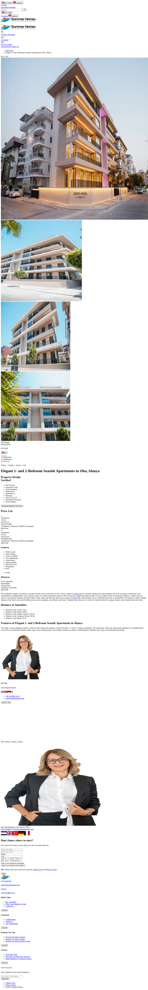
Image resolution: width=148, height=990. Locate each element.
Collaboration (10, 919)
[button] (3, 37)
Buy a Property (11, 902)
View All (4, 910)
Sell (2, 42)
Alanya (76, 594)
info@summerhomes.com (15, 698)
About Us (9, 922)
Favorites (4, 16)
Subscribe (5, 979)
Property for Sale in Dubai (15, 939)
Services (4, 47)
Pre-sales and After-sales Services (18, 957)
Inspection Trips (11, 955)
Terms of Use (38, 870)
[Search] (24, 9)
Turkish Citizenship (8, 35)
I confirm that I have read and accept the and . (30, 870)
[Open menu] (2, 24)
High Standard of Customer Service (19, 959)
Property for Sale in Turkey (15, 937)
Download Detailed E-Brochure (12, 506)
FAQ (9, 47)
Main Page (9, 50)
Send (3, 874)
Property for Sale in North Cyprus (18, 941)
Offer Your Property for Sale (16, 904)
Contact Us (15, 47)
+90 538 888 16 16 (13, 696)
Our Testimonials (12, 924)
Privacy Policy (51, 870)
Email (4, 702)
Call (9, 702)
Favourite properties (8, 7)
